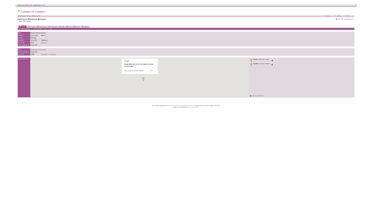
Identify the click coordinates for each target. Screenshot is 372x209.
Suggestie (86, 26)
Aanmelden (37, 16)
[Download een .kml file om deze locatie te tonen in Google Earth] (272, 60)
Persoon (23, 26)
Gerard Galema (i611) (193, 107)
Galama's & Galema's (33, 11)
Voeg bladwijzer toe (348, 19)
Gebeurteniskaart (37, 29)
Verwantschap (53, 26)
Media (339, 16)
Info (348, 16)
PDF (51, 29)
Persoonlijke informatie (24, 29)
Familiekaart (52, 54)
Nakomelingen (42, 26)
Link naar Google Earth (257, 95)
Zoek (30, 16)
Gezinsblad (44, 54)
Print (339, 19)
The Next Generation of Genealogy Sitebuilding (180, 105)
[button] (143, 79)
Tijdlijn (63, 26)
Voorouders (32, 26)
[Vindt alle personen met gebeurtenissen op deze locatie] (45, 35)
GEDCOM (77, 26)
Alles (46, 29)
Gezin (69, 26)
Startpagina (23, 16)
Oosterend (44, 42)
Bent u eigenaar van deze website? (134, 70)
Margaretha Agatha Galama (38, 49)
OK (152, 70)
